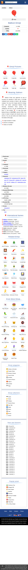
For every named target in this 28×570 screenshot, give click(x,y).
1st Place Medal (10, 504)
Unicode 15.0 (12, 427)
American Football (11, 495)
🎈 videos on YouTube (7, 124)
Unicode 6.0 (5, 99)
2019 (7, 437)
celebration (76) (7, 178)
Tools (8, 411)
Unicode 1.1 (12, 474)
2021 (7, 429)
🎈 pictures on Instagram (7, 122)
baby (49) (23, 178)
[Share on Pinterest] (11, 34)
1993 (7, 474)
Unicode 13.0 (12, 436)
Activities (4, 7)
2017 (7, 446)
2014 (7, 459)
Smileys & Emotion (11, 369)
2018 (7, 442)
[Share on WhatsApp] (17, 34)
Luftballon (5, 221)
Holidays (9, 401)
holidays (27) (14, 182)
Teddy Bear (9, 501)
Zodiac (8, 407)
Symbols (9, 383)
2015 (7, 454)
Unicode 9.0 (12, 451)
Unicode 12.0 (12, 439)
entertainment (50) (16, 178)
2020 (7, 432)
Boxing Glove (10, 499)
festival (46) (12, 180)
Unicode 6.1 (12, 461)
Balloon (10, 7)
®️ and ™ (9, 515)
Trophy (8, 497)
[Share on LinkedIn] (14, 34)
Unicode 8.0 (12, 457)
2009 (7, 464)
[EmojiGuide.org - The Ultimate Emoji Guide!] (2, 2)
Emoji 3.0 (11, 452)
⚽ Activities (23, 101)
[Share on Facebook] (3, 34)
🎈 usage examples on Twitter (9, 120)
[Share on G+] (9, 34)
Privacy (22, 511)
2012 (7, 461)
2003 (7, 469)
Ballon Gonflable (7, 223)
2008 (7, 466)
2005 (7, 467)
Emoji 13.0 (11, 434)
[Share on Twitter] (6, 34)
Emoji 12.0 (11, 441)
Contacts (16, 511)
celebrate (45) (18, 180)
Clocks (8, 415)
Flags (8, 385)
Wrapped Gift (10, 487)
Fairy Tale (9, 405)
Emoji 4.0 (11, 449)
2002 (7, 471)
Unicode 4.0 (12, 469)
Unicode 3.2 (12, 471)
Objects (9, 381)
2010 (16, 99)
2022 (7, 426)
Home (5, 511)
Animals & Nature (11, 373)
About (10, 511)
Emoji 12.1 (11, 437)
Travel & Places (10, 379)
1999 (7, 472)
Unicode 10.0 (12, 446)
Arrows (8, 413)
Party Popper (10, 489)
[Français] (18, 515)
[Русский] (20, 515)
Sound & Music (10, 403)
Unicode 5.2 (12, 464)
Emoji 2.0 (11, 454)
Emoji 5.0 (11, 447)
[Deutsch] (16, 515)
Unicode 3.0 (12, 472)
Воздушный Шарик (8, 224)
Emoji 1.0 (11, 456)
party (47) (6, 180)
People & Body (10, 371)
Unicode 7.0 (12, 459)
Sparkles (9, 491)
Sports (8, 409)
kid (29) (8, 182)
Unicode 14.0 (12, 431)
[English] (14, 515)
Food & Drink (10, 375)
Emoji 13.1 (11, 432)
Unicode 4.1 (12, 467)
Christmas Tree (10, 485)
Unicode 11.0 (12, 442)
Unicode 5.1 (12, 466)
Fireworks (9, 493)
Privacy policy (23, 568)
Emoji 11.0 (11, 444)
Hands (8, 399)
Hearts (8, 396)
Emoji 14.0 (11, 429)
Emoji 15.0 (11, 426)
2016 (7, 449)
